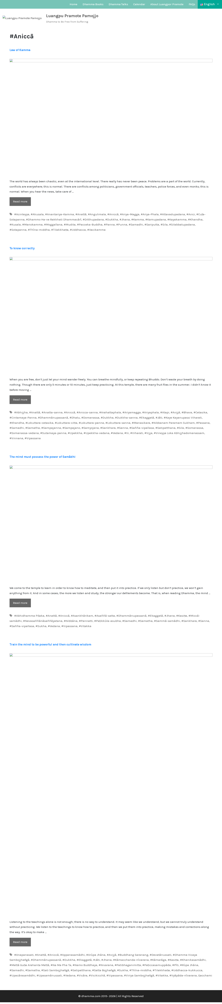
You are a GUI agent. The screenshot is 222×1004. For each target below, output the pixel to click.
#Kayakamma (177, 219)
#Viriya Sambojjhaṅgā (139, 975)
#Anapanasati (24, 954)
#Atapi (164, 412)
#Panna (109, 224)
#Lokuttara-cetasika (39, 422)
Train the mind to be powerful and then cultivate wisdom (50, 644)
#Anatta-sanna (52, 412)
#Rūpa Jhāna (189, 965)
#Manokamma (32, 224)
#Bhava (187, 412)
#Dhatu (75, 417)
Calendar (139, 4)
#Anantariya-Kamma (59, 214)
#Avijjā (175, 412)
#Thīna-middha (39, 229)
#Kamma (137, 219)
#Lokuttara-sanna (117, 422)
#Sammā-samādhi (167, 621)
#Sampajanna (51, 427)
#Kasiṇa (181, 615)
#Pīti (175, 965)
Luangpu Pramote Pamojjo (72, 15)
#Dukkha (111, 219)
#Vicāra (82, 975)
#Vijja (148, 433)
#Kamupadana (155, 219)
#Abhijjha (21, 412)
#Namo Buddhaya (85, 965)
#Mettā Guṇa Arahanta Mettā (29, 965)
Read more (20, 201)
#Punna (121, 224)
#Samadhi (136, 224)
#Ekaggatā (146, 417)
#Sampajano (71, 427)
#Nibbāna (71, 621)
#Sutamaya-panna (53, 433)
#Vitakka (85, 626)
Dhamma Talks (118, 4)
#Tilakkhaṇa (60, 229)
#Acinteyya (21, 214)
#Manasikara (141, 422)
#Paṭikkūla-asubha (107, 621)
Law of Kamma (20, 50)
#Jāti (159, 417)
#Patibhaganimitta (128, 965)
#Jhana (124, 219)
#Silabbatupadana (182, 224)
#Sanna (122, 427)
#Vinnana (16, 438)
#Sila (164, 224)
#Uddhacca (78, 229)
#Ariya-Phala (150, 214)
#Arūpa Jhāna (95, 954)
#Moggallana (53, 224)
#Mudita (70, 224)
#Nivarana (106, 965)
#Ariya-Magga (129, 214)
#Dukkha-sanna (126, 417)
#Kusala (15, 224)
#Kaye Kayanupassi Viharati (183, 417)
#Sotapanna (18, 229)
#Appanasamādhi (72, 954)
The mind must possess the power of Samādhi (42, 456)
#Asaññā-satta (105, 615)
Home (73, 4)
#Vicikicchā (97, 975)
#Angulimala (97, 214)
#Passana (203, 422)
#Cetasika (200, 412)
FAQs (192, 4)
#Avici (190, 214)
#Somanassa (194, 427)
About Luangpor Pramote (166, 4)
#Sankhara (108, 427)
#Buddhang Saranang (133, 954)
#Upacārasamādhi (22, 975)
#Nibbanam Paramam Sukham (173, 422)
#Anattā (81, 214)
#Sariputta (151, 224)
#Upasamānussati (49, 975)
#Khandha (195, 219)
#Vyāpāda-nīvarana (183, 975)
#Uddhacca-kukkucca (186, 970)
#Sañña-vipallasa (141, 427)
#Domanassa (90, 417)
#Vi (126, 433)
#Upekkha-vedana (96, 433)
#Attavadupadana (172, 214)
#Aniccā (113, 214)
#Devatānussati (160, 954)
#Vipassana (33, 438)
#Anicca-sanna (87, 412)
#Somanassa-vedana (24, 433)
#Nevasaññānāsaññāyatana (42, 621)
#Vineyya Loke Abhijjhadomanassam (179, 433)
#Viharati (136, 433)
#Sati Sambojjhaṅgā (55, 970)
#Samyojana (90, 427)
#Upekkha (75, 433)
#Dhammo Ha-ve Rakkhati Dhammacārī (53, 219)
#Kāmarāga (158, 960)
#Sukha (41, 626)
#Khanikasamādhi (193, 960)
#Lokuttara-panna (91, 422)
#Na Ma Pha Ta (61, 965)
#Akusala (37, 214)
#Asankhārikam (82, 615)
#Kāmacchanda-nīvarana (131, 960)
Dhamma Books (93, 4)
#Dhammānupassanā (53, 417)
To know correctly (22, 248)
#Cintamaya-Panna (23, 417)
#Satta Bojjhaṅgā (104, 970)
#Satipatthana (165, 427)
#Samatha (32, 427)
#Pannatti (86, 621)
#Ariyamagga (131, 412)
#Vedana (117, 433)
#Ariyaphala (150, 412)
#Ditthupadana (93, 219)
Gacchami (205, 975)
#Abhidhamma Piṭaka (29, 615)
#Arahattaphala (110, 412)
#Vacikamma (96, 229)
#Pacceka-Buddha (90, 224)
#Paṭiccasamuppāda (156, 965)
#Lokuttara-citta (66, 422)
